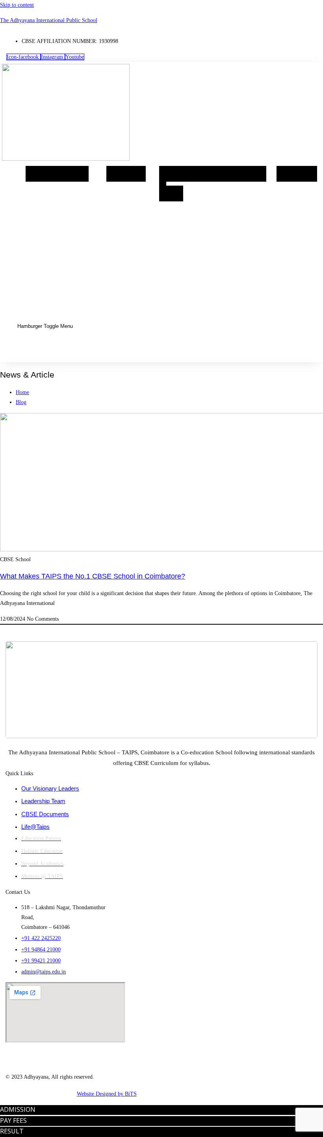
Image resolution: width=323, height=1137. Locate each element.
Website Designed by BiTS (107, 1094)
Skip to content (17, 5)
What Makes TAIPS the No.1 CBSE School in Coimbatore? (92, 576)
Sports (252, 174)
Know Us (70, 174)
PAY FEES (13, 1120)
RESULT (12, 1131)
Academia (126, 174)
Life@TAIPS (214, 174)
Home (39, 174)
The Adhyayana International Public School (48, 20)
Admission (296, 174)
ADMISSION (17, 1109)
